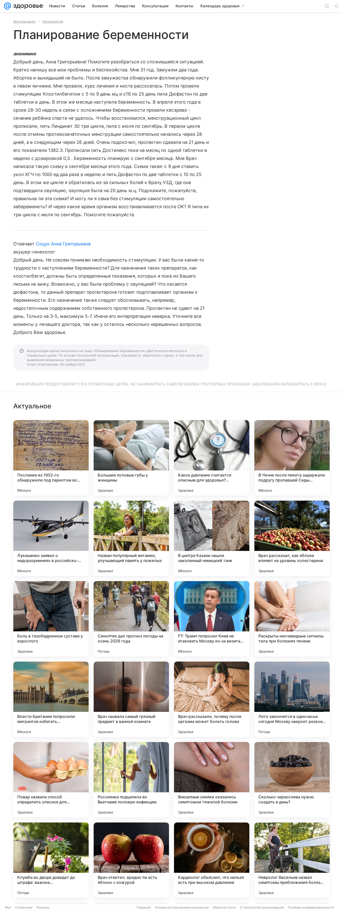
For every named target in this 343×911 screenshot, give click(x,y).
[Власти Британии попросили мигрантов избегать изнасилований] (51, 699)
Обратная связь (224, 907)
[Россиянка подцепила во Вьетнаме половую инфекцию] (131, 779)
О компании (23, 907)
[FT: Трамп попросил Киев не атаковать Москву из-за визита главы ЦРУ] (211, 619)
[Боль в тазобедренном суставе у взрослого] (51, 619)
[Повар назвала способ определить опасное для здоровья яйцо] (51, 779)
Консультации (24, 21)
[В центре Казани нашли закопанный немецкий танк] (211, 538)
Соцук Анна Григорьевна (63, 243)
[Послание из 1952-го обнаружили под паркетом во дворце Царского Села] (51, 458)
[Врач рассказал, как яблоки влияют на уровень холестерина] (292, 538)
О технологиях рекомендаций (262, 907)
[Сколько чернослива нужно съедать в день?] (292, 779)
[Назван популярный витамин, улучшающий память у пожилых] (131, 538)
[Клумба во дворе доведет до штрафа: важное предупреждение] (51, 860)
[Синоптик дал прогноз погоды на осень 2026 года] (131, 619)
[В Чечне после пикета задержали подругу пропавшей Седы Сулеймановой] (292, 458)
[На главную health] (27, 6)
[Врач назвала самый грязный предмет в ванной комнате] (131, 699)
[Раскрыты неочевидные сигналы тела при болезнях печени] (292, 619)
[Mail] (7, 6)
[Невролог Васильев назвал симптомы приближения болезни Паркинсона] (292, 860)
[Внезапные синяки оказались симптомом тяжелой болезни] (211, 779)
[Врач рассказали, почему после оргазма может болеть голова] (211, 699)
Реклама (42, 907)
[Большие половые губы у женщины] (131, 458)
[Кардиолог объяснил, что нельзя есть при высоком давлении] (211, 860)
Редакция (144, 907)
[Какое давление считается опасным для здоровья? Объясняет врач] (211, 458)
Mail (8, 907)
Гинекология (52, 21)
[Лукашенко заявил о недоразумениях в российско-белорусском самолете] (51, 538)
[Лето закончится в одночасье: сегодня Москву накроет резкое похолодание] (292, 699)
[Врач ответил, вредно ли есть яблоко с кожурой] (131, 860)
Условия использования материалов (182, 907)
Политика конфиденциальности (311, 907)
